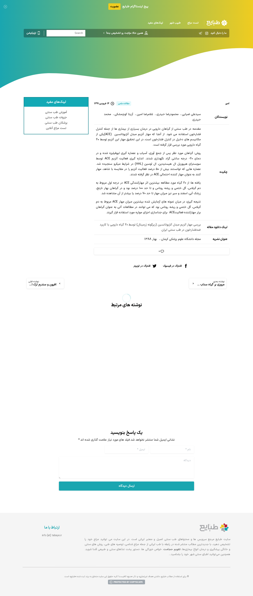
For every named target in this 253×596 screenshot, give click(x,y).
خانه (205, 53)
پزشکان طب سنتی (56, 123)
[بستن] (5, 6)
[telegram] (200, 33)
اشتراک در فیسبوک (172, 266)
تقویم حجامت (172, 549)
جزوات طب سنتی (56, 117)
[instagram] (207, 33)
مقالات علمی (190, 53)
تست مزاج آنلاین (56, 128)
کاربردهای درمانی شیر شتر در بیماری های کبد (80, 351)
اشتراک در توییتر (142, 266)
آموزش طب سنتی (56, 112)
